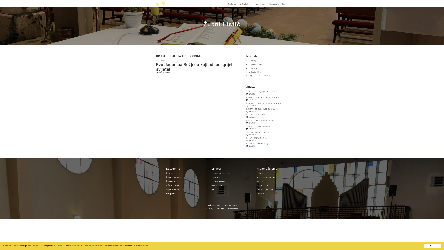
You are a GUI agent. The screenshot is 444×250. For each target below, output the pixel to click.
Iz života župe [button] (246, 4)
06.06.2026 (254, 111)
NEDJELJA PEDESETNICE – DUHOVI (261, 120)
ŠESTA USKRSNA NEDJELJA (257, 132)
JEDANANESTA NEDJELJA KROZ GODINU (263, 103)
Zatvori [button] (432, 246)
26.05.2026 (254, 123)
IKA (212, 189)
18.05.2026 (254, 129)
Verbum (260, 181)
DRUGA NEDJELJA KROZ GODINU (178, 56)
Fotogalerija (274, 4)
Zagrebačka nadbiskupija (222, 173)
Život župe (253, 61)
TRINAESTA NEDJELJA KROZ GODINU (262, 92)
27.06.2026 (254, 94)
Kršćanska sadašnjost (266, 177)
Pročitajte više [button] (142, 246)
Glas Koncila (216, 185)
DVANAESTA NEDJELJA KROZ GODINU (262, 97)
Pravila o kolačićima (229, 205)
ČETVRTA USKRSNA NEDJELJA (259, 144)
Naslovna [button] (232, 4)
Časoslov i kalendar (265, 189)
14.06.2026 (254, 105)
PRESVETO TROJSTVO (255, 115)
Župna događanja (256, 64)
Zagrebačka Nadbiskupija (259, 76)
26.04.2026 (254, 146)
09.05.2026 (254, 134)
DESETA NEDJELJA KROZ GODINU (260, 109)
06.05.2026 (254, 140)
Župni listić (253, 68)
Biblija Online (262, 185)
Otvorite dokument (163, 73)
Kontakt (285, 4)
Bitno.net (261, 173)
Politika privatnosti (213, 205)
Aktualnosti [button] (260, 4)
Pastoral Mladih (218, 181)
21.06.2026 (254, 100)
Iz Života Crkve (255, 72)
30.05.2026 (254, 117)
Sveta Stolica (217, 177)
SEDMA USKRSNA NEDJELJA (258, 126)
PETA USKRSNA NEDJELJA (257, 138)
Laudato (260, 193)
